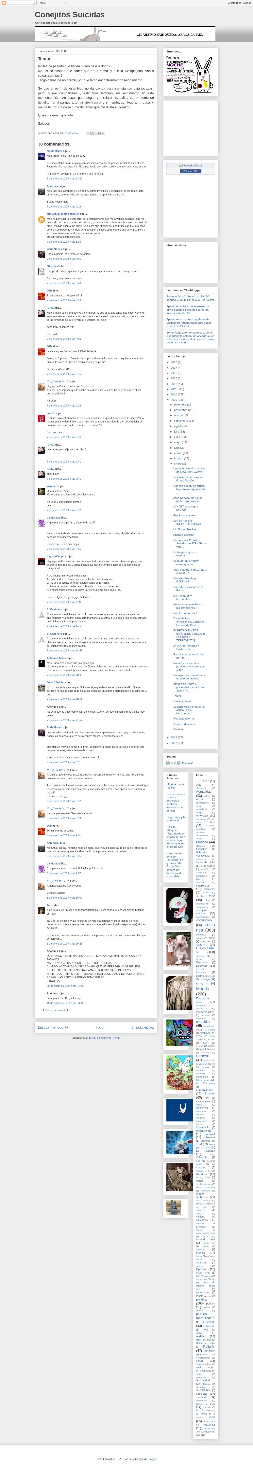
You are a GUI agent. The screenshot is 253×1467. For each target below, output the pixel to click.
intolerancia (208, 1137)
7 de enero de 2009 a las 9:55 (64, 549)
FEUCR (205, 1043)
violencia (209, 1424)
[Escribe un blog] (92, 133)
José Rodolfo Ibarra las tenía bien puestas (187, 499)
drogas (211, 976)
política (210, 1303)
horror (212, 1083)
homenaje (200, 1073)
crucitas (205, 941)
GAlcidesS (53, 266)
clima (207, 900)
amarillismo (201, 809)
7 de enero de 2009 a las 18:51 (64, 699)
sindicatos (201, 1387)
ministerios (201, 1210)
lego (198, 1161)
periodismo (202, 1292)
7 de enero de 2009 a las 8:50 (64, 338)
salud (199, 1360)
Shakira (207, 1384)
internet (210, 1134)
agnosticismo (202, 803)
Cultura (200, 944)
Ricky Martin (209, 1351)
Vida (212, 1417)
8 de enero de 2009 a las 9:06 (64, 856)
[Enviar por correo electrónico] (88, 133)
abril (177, 447)
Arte (212, 822)
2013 (174, 378)
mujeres (206, 1246)
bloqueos (200, 846)
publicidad (209, 1326)
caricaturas (201, 872)
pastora (208, 1276)
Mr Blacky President (185, 529)
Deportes (202, 965)
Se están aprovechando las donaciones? (188, 606)
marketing (205, 1190)
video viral (209, 1421)
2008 (174, 737)
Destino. (178, 729)
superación (201, 1400)
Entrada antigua (142, 1027)
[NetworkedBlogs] (191, 165)
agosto (178, 426)
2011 (174, 389)
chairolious (203, 885)
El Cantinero (54, 609)
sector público (205, 1367)
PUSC (206, 1330)
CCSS (199, 879)
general (205, 1052)
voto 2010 (201, 1432)
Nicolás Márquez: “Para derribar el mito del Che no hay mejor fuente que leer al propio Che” (175, 836)
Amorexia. (53, 186)
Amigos (199, 812)
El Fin (199, 984)
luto (207, 1177)
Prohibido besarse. (185, 515)
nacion (199, 1256)
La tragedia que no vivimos (185, 553)
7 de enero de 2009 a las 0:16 (64, 206)
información (201, 1121)
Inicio (99, 1027)
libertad (199, 1171)
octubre (179, 415)
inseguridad (203, 1130)
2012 (174, 383)
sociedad (201, 1393)
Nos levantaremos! (185, 613)
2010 (174, 394)
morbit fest (209, 1243)
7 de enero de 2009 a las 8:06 (64, 258)
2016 (174, 373)
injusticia (200, 1124)
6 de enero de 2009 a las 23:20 (64, 178)
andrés (51, 413)
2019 (174, 362)
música (200, 1252)
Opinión (201, 1269)
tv (197, 1410)
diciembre (180, 404)
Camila (211, 865)
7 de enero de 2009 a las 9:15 (64, 374)
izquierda (205, 1141)
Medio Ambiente (202, 1195)
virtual (207, 1428)
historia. (205, 1067)
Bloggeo (202, 842)
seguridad (205, 1370)
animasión (201, 819)
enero (178, 463)
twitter (208, 1410)
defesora (200, 956)
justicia (205, 1147)
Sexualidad (203, 1380)
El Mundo (205, 986)
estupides (203, 1022)
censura (200, 882)
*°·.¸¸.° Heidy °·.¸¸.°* (58, 381)
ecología (205, 979)
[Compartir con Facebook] (99, 133)
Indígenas (201, 1118)
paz (213, 1279)
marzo (178, 453)
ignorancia (202, 1107)
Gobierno (203, 1056)
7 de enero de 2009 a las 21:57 (64, 720)
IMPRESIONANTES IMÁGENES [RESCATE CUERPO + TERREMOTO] (189, 635)
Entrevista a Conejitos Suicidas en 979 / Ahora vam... (189, 543)
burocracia (201, 859)
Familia (211, 1030)
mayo (178, 442)
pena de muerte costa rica (205, 1286)
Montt (205, 1236)
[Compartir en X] (95, 133)
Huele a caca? (182, 701)
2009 (174, 399)
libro (209, 1171)
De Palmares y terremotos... (182, 597)
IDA (207, 1098)
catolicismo (201, 876)
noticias (199, 1266)
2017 (174, 367)
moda (212, 1233)
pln (210, 1296)
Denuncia (201, 962)
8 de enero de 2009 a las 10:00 (64, 897)
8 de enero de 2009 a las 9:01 (64, 835)
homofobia (202, 1076)
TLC (212, 1403)
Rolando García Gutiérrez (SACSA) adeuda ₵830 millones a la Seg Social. (190, 298)
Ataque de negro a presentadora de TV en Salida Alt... (189, 687)
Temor (177, 695)
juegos (212, 1144)
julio (177, 431)
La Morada (53, 517)
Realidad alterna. (184, 718)
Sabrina (203, 1354)
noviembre (181, 409)
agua (198, 806)
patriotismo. (201, 1279)
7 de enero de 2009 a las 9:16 (64, 405)
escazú (205, 1015)
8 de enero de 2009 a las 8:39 (64, 818)
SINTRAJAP (203, 1390)
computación (202, 907)
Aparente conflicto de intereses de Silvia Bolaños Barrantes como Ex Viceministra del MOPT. (187, 310)
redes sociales (203, 1340)
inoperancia (202, 1127)
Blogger (152, 1459)
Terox (50, 905)
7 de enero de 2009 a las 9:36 (64, 437)
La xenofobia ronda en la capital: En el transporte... (189, 710)
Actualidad (203, 791)
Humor (210, 1093)
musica (200, 1249)
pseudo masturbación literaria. (205, 1318)
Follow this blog (190, 171)
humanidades (204, 1089)
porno (207, 1307)
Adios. (207, 796)
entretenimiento (205, 1011)
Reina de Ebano (205, 1343)
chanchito (209, 889)
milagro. (208, 1200)
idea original (203, 1101)
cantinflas (205, 869)
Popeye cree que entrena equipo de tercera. (189, 677)
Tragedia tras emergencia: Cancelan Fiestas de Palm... (189, 622)
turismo (207, 1407)
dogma (200, 976)
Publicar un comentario (56, 1010)
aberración (201, 788)
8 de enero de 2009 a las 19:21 (64, 943)
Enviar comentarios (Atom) (104, 1037)
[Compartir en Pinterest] (103, 133)
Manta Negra (54, 151)
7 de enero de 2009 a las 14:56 (64, 626)
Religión (209, 1346)
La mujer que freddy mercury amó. (186, 562)
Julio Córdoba (55, 682)
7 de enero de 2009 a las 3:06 (64, 241)
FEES (199, 1036)
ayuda (199, 838)
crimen (199, 938)
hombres (200, 1070)
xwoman (52, 486)
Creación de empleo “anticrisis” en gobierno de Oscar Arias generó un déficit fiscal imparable (174, 865)
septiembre (181, 420)
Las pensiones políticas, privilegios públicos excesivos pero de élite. (175, 802)
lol (197, 1177)
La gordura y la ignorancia (175, 819)
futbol (202, 1049)
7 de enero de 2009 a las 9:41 (64, 461)
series (199, 1374)
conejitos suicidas (201, 911)
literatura (201, 1174)
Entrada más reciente (53, 1027)
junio (177, 436)
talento (199, 1404)
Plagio (199, 1296)
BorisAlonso (54, 249)
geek (212, 1049)
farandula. (205, 1033)
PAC (198, 1276)
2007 (174, 743)
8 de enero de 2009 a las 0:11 (64, 762)
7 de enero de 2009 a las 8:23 (64, 283)
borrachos (201, 849)
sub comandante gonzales (63, 213)
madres (199, 1181)
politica (201, 1299)
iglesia (199, 1105)
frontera (211, 1046)
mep (198, 1200)
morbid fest (205, 1239)
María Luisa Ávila (205, 1187)
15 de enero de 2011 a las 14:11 (65, 1003)
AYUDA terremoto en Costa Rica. (186, 647)
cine (212, 896)
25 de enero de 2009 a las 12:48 (65, 985)
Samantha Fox (203, 1364)
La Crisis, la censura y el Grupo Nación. (188, 479)
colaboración (202, 904)
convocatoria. (202, 917)
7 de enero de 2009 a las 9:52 (64, 510)
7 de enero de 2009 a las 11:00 (64, 602)
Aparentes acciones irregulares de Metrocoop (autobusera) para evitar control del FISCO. (188, 323)
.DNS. (50, 307)
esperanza (201, 1018)
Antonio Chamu (56, 658)
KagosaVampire (56, 556)
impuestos (201, 1111)
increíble (200, 1114)
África (199, 799)
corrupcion (204, 920)
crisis (212, 938)
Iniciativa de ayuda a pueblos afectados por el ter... (188, 666)
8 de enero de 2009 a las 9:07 (64, 873)
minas (199, 1204)
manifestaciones (204, 1184)
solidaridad (202, 1397)
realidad (201, 1336)
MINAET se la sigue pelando (185, 508)
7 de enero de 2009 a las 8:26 (64, 300)
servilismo (201, 1377)
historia (211, 1064)
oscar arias (203, 1272)
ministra (200, 1213)
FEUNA (199, 1046)
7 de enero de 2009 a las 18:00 (64, 675)
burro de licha (205, 862)
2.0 (197, 781)
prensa (199, 1310)
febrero (179, 458)
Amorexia (202, 815)
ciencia (199, 896)
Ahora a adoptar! (183, 534)
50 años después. (184, 724)
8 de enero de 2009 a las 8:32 (64, 801)
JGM (49, 290)
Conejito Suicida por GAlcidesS (185, 580)
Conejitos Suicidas (70, 14)
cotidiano (201, 934)
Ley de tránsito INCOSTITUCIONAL (187, 522)
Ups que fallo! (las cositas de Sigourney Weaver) (189, 470)
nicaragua (201, 1262)
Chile (205, 892)
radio (199, 1333)
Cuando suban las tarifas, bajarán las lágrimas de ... (189, 489)
